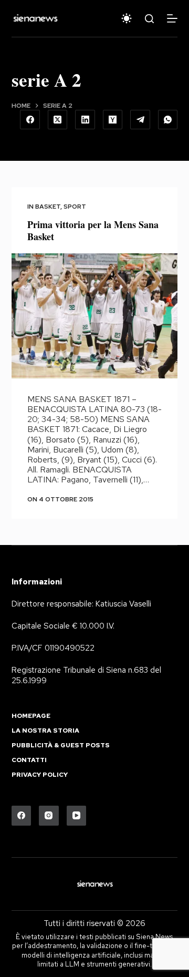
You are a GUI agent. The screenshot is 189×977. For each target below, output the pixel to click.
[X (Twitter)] (58, 120)
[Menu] (172, 18)
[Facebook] (30, 120)
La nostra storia (45, 731)
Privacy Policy (40, 775)
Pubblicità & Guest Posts (61, 745)
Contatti (29, 760)
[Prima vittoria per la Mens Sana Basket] (95, 315)
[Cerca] (149, 18)
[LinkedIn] (85, 120)
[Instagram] (49, 816)
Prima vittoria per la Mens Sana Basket (93, 230)
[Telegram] (140, 120)
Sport (75, 206)
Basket (47, 206)
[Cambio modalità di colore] (126, 18)
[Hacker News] (113, 120)
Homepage (31, 716)
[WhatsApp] (168, 120)
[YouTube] (77, 816)
